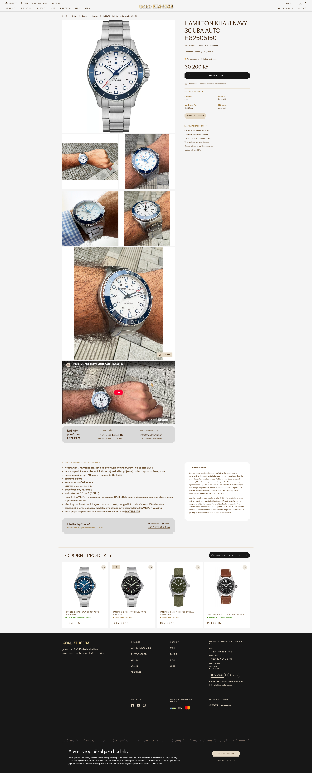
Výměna (134, 660)
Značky (84, 16)
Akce (54, 8)
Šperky (41, 8)
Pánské (173, 648)
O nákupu (136, 642)
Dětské (173, 660)
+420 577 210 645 (220, 658)
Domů (64, 16)
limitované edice (70, 8)
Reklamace (136, 672)
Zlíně (159, 507)
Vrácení (134, 666)
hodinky (174, 642)
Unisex (173, 666)
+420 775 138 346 (110, 435)
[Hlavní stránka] (156, 7)
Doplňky (26, 8)
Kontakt (302, 8)
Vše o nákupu (285, 8)
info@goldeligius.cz (151, 434)
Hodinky (10, 8)
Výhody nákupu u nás (141, 648)
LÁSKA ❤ (87, 8)
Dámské (173, 654)
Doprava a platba (139, 654)
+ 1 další (166, 355)
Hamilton (95, 16)
